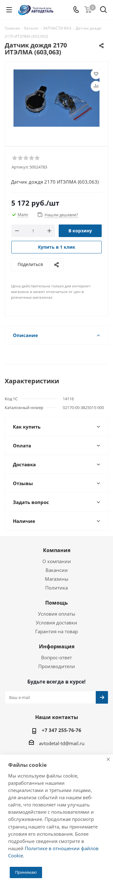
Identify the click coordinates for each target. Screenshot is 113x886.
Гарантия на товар (56, 631)
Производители (56, 666)
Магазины (56, 579)
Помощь (56, 602)
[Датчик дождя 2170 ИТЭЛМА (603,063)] (56, 101)
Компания (56, 550)
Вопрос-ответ (56, 657)
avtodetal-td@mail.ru (61, 743)
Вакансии (57, 570)
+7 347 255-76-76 (61, 730)
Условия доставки (56, 622)
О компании (56, 561)
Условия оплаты (56, 614)
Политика (56, 587)
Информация (56, 646)
